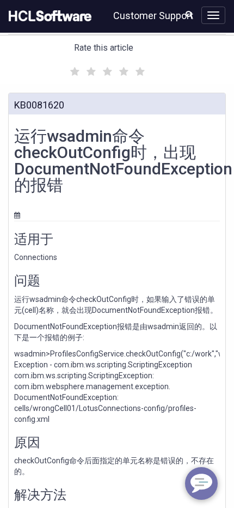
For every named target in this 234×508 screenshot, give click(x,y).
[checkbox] (73, 68)
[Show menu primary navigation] (213, 15)
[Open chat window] (201, 483)
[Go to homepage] (48, 16)
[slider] (106, 70)
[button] (189, 14)
